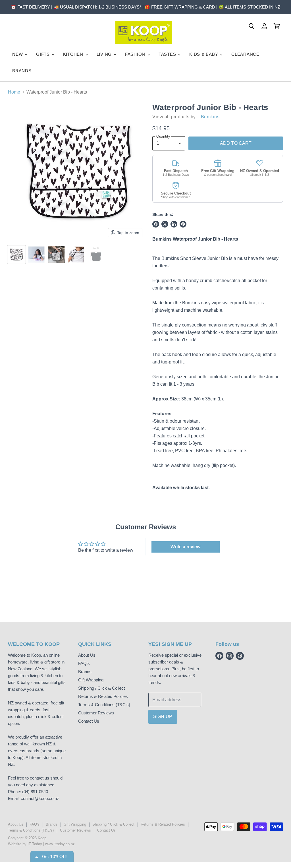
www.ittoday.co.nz (60, 844)
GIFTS (43, 54)
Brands (85, 671)
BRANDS (22, 70)
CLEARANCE (245, 54)
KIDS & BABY (204, 54)
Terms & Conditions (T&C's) (104, 704)
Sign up (162, 716)
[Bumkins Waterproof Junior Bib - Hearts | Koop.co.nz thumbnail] (16, 254)
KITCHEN (74, 54)
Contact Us (88, 721)
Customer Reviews (96, 712)
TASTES (168, 54)
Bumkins (210, 116)
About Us (86, 655)
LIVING (105, 54)
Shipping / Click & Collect (101, 688)
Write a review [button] (185, 546)
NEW (18, 54)
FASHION (136, 54)
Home (14, 92)
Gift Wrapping (90, 679)
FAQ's (84, 663)
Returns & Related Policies (103, 696)
